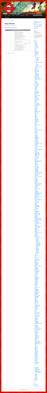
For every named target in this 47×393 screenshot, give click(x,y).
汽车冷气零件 (38, 243)
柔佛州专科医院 (37, 71)
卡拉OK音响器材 (37, 336)
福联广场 (36, 355)
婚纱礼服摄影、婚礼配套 (38, 160)
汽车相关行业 (37, 236)
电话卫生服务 (37, 140)
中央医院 (36, 45)
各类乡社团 (36, 368)
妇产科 (36, 55)
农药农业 (36, 317)
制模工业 (36, 298)
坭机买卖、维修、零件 (38, 226)
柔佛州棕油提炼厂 (37, 305)
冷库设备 (36, 269)
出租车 (36, 224)
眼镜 (35, 115)
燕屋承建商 (36, 322)
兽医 (35, 50)
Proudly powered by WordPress (23, 389)
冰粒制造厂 (36, 179)
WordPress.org (36, 386)
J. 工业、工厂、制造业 (37, 295)
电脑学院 (37, 60)
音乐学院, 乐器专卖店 (39, 66)
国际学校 (36, 54)
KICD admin (14, 25)
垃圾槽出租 (36, 135)
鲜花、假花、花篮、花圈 (38, 176)
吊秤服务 (36, 225)
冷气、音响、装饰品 (38, 237)
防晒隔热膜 (37, 252)
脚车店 (36, 261)
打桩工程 (36, 275)
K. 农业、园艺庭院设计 (37, 315)
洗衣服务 (36, 139)
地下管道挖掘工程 (37, 270)
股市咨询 (36, 120)
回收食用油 (36, 93)
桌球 (35, 346)
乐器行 (36, 197)
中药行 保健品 (37, 46)
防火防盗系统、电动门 (38, 218)
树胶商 (36, 320)
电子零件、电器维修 (37, 214)
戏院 (35, 344)
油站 (35, 256)
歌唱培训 (36, 348)
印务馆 (36, 147)
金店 (35, 123)
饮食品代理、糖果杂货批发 (38, 129)
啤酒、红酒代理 (37, 92)
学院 (35, 56)
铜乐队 (36, 361)
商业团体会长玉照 (37, 369)
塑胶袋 (36, 94)
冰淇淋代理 (36, 178)
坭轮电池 (37, 239)
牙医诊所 (36, 73)
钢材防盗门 (36, 217)
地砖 (35, 203)
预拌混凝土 (36, 294)
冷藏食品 (36, 181)
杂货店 (36, 101)
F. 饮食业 (35, 177)
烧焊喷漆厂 (37, 248)
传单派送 (36, 132)
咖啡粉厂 (36, 182)
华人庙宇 (36, 134)
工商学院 (37, 57)
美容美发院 (36, 169)
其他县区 (36, 374)
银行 (35, 127)
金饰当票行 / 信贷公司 (38, 124)
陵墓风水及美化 (37, 327)
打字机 (36, 151)
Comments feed (36, 385)
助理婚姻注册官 (37, 51)
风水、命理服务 (37, 83)
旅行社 (36, 234)
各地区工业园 (37, 301)
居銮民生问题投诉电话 (38, 372)
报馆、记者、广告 (37, 98)
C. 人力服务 (35, 131)
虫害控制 (36, 325)
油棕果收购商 (37, 321)
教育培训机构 (37, 70)
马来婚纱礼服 (37, 174)
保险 (35, 49)
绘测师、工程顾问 (37, 77)
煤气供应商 (36, 108)
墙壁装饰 (36, 204)
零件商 (37, 253)
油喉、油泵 (36, 255)
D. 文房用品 (35, 145)
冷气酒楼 (36, 180)
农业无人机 (36, 316)
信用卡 (36, 88)
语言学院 (37, 65)
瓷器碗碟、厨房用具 (37, 111)
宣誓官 (36, 67)
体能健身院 (36, 332)
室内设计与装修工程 (37, 206)
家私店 (36, 207)
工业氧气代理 (37, 272)
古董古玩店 (36, 337)
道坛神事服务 (37, 142)
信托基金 (36, 87)
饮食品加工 (36, 195)
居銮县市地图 (22, 15)
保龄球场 (36, 333)
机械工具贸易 (37, 278)
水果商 (36, 187)
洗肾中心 (36, 72)
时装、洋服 (36, 165)
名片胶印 (36, 148)
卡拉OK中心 (36, 335)
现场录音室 (36, 353)
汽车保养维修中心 (38, 242)
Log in (35, 383)
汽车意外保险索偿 (38, 244)
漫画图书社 (36, 350)
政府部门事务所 (37, 138)
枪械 (35, 102)
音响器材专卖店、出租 (38, 220)
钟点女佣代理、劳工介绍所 (38, 143)
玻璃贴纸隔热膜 (37, 211)
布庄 (35, 162)
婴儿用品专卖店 (37, 161)
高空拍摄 (36, 144)
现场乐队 (36, 352)
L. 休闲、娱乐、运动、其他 (37, 328)
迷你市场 (36, 122)
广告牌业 (36, 274)
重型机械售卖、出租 (37, 292)
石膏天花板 (36, 215)
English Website (7, 17)
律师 (35, 69)
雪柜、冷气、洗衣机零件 (38, 219)
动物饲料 (36, 318)
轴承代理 (36, 291)
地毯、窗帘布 (37, 202)
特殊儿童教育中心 (37, 74)
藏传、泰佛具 (37, 121)
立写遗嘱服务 (37, 75)
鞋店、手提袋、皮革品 (38, 173)
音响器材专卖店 (37, 362)
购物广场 (36, 357)
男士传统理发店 (37, 167)
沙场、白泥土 (37, 281)
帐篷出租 (36, 96)
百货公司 (36, 112)
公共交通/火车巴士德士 (38, 223)
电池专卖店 (37, 250)
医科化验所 (36, 52)
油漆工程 (36, 283)
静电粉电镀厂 (37, 293)
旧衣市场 (36, 164)
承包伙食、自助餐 (37, 185)
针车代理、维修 (37, 312)
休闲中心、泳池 (37, 331)
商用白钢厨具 (37, 91)
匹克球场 (36, 334)
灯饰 (35, 210)
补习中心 (37, 64)
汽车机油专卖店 (37, 235)
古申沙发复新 (37, 201)
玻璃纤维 (36, 306)
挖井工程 (36, 276)
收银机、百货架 (37, 152)
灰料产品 (36, 285)
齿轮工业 (36, 314)
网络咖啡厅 (36, 356)
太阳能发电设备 (37, 205)
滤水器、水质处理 (37, 188)
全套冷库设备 (37, 297)
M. (34, 364)
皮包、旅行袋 (37, 113)
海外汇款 (36, 106)
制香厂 (36, 299)
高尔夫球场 (36, 363)
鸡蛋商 (36, 130)
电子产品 (36, 308)
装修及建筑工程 (37, 290)
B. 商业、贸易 (36, 84)
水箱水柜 (37, 241)
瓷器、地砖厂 (37, 307)
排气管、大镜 (38, 240)
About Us (9, 15)
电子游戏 (36, 354)
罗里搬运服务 (37, 260)
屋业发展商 (36, 208)
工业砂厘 (36, 273)
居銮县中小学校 (37, 370)
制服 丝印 (36, 158)
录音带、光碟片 (37, 343)
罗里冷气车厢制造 (37, 259)
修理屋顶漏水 (37, 268)
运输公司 (36, 262)
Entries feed (35, 384)
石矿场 (36, 288)
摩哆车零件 (36, 231)
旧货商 (36, 100)
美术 (36, 61)
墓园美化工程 (37, 319)
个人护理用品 (37, 157)
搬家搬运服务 (37, 137)
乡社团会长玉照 (37, 367)
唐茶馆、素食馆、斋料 (38, 183)
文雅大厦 (36, 345)
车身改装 (37, 251)
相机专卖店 (36, 168)
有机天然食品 (37, 186)
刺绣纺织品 (36, 300)
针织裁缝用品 (37, 171)
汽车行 (36, 254)
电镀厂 (36, 286)
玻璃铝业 (36, 212)
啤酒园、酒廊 (37, 338)
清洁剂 (36, 107)
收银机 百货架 (37, 99)
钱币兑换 (36, 126)
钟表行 (36, 125)
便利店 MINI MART (10, 24)
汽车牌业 (37, 246)
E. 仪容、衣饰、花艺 (37, 156)
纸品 (35, 310)
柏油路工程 (36, 279)
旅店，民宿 (36, 209)
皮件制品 (36, 309)
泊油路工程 (36, 284)
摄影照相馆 (36, 163)
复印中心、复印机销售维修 (38, 149)
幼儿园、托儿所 (37, 68)
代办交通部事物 (37, 222)
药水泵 (36, 311)
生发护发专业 (37, 166)
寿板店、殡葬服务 (37, 95)
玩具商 (36, 110)
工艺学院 (37, 58)
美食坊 (36, 190)
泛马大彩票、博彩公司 (38, 104)
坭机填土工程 (37, 271)
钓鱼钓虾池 (36, 360)
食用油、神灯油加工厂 (38, 313)
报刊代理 (36, 97)
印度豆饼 (36, 89)
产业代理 (36, 86)
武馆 (35, 349)
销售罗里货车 (37, 263)
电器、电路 (37, 249)
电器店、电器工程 (37, 213)
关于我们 (13, 15)
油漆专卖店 (41, 24)
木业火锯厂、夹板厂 (37, 304)
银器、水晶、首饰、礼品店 (38, 172)
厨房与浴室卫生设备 (37, 198)
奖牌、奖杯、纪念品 (37, 150)
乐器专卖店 (36, 330)
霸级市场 (36, 128)
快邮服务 (36, 136)
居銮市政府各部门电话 (38, 342)
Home (6, 15)
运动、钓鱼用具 (37, 358)
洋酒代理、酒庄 (37, 105)
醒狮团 (36, 359)
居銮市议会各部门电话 (38, 371)
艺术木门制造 (37, 289)
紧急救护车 (36, 76)
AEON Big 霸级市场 (37, 329)
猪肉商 (36, 109)
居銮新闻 (26, 15)
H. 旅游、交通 (36, 221)
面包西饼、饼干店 (37, 194)
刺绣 (35, 159)
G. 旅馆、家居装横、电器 (37, 196)
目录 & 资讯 (17, 15)
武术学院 (37, 59)
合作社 (36, 90)
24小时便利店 (37, 85)
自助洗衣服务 (37, 141)
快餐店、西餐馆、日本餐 (38, 184)
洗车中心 (37, 247)
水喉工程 (36, 280)
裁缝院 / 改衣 (37, 170)
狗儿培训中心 (37, 351)
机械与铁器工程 (37, 277)
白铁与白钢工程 (37, 287)
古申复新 (37, 238)
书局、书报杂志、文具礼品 (38, 146)
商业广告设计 (37, 53)
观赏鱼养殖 (36, 326)
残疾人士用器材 (37, 103)
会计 (35, 48)
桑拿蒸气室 (36, 347)
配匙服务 (36, 216)
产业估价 (36, 47)
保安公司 (36, 133)
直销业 (36, 114)
